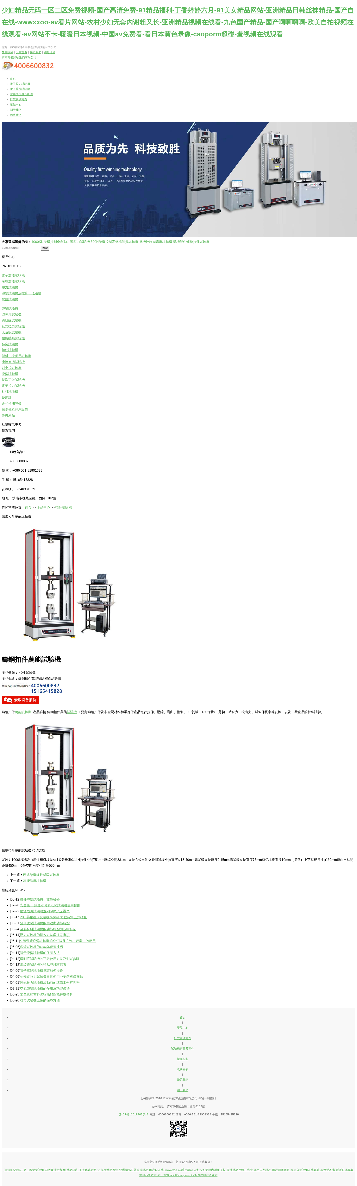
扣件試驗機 (10, 350)
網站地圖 (49, 52)
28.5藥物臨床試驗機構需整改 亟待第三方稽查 (53, 917)
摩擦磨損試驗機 (13, 362)
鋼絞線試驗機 (11, 320)
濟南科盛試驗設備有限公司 (19, 57)
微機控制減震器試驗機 (155, 242)
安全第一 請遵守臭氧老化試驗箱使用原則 (50, 905)
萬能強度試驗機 (34, 881)
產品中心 (15, 104)
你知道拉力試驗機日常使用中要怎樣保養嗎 (51, 976)
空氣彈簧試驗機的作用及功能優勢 (45, 988)
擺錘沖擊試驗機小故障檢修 (40, 899)
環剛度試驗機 (11, 314)
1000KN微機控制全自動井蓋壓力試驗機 (60, 242)
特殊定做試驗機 (13, 379)
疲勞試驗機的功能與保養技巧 (41, 947)
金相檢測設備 (11, 403)
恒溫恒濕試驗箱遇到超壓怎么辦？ (45, 911)
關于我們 (15, 109)
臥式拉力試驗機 (13, 326)
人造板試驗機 (11, 332)
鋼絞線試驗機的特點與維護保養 (43, 964)
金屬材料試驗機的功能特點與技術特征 (48, 929)
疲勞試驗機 (10, 374)
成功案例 (182, 1069)
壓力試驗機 (10, 287)
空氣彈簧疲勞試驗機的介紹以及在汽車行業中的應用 (58, 941)
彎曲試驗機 (10, 299)
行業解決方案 (18, 99)
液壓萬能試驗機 (13, 281)
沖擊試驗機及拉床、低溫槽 (21, 293)
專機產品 (8, 415)
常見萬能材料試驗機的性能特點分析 (46, 994)
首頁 (13, 78)
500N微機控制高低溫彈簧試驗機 (114, 242)
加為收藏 (7, 52)
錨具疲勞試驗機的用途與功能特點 (45, 923)
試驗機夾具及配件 (21, 94)
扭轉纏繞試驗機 (13, 338)
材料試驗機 (10, 391)
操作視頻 (182, 1059)
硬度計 (7, 397)
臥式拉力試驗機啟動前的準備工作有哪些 (50, 982)
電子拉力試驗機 (20, 83)
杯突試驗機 (10, 344)
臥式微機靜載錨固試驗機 (41, 875)
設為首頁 (21, 52)
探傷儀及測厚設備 (15, 409)
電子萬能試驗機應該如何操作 (41, 970)
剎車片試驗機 (11, 368)
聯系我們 (35, 52)
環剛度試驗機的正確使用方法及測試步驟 (50, 959)
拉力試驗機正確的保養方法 (40, 1000)
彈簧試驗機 (10, 308)
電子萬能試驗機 (20, 89)
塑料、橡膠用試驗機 (16, 356)
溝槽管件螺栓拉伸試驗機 (191, 242)
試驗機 (72, 712)
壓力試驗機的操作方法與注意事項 (45, 935)
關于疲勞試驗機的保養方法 (40, 953)
